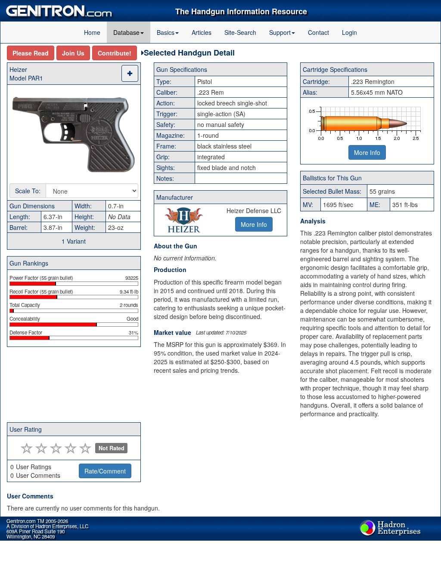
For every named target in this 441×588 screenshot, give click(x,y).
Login (349, 32)
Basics (165, 32)
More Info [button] (254, 224)
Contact (318, 32)
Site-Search (240, 32)
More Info (367, 152)
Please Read (30, 53)
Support (280, 32)
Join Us (73, 53)
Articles (201, 32)
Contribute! (114, 53)
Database (126, 32)
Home (92, 32)
